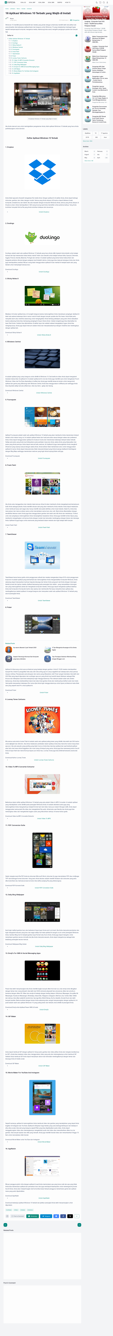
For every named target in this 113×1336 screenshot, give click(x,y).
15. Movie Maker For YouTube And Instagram (25, 71)
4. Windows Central (17, 47)
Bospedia (10, 2)
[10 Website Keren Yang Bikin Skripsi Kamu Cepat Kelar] (49, 1242)
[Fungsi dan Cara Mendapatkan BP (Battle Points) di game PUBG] (11, 1272)
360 (96, 137)
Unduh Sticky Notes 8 (44, 335)
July (98, 154)
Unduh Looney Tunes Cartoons (44, 760)
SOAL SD (23, 2)
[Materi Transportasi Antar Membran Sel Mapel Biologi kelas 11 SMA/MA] (88, 41)
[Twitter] (70, 1216)
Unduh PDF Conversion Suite (44, 888)
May (86, 157)
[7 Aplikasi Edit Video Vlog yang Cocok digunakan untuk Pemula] (11, 1257)
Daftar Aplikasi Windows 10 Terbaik (19, 38)
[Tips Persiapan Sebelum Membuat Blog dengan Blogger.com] (47, 661)
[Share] (76, 1216)
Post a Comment (19, 1216)
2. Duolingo (14, 43)
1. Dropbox (14, 40)
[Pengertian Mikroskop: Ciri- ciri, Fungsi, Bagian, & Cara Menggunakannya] (88, 101)
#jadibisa (87, 133)
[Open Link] (107, 2)
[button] (74, 20)
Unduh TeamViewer (44, 600)
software (9, 1210)
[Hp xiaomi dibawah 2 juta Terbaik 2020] (8, 652)
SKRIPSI (59, 2)
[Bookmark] (7, 1216)
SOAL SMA (41, 2)
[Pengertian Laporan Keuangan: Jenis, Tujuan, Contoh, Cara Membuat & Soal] (88, 91)
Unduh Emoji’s (44, 1009)
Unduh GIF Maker (44, 1066)
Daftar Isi (10, 35)
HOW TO (67, 2)
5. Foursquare (15, 49)
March (86, 151)
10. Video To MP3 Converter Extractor (23, 60)
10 (95, 133)
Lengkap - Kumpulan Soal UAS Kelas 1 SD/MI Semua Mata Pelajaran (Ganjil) (94, 24)
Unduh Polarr (44, 692)
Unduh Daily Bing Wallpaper (44, 946)
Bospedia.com (96, 1331)
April (98, 157)
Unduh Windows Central (44, 393)
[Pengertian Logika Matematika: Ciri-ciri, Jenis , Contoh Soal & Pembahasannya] (88, 81)
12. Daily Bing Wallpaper (19, 64)
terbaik (23, 1210)
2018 (87, 137)
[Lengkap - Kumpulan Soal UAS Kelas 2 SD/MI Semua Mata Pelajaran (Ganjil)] (88, 51)
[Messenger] (56, 1216)
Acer (105, 137)
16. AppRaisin (16, 73)
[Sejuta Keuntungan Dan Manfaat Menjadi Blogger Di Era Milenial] (49, 1257)
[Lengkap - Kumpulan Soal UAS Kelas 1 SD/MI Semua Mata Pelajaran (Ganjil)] (96, 19)
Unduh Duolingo (44, 272)
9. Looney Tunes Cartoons (19, 58)
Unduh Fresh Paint (44, 527)
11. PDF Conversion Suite (19, 62)
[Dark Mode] (97, 2)
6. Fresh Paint (15, 51)
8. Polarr (13, 56)
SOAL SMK (51, 2)
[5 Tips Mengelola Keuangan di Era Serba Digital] (47, 652)
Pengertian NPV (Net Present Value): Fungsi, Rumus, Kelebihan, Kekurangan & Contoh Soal (99, 70)
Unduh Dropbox (44, 212)
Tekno (16, 1210)
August (87, 154)
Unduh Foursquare (44, 458)
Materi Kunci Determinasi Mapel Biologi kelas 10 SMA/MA (99, 58)
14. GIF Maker (16, 69)
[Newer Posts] (79, 1225)
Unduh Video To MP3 (44, 818)
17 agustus (104, 133)
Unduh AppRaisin (44, 1198)
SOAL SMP (32, 2)
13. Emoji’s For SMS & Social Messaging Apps (25, 66)
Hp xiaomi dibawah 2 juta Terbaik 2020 (24, 647)
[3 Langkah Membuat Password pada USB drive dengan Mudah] (49, 1272)
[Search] (104, 2)
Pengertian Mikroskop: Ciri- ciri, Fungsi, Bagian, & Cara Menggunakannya (100, 98)
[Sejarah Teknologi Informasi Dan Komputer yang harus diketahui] (8, 661)
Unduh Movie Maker (44, 1142)
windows (31, 1210)
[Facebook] (63, 1216)
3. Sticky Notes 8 (16, 45)
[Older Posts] (5, 1225)
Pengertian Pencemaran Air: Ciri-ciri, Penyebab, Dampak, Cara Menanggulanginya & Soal (99, 110)
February (99, 151)
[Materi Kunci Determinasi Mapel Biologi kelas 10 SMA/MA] (88, 61)
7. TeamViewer (15, 53)
